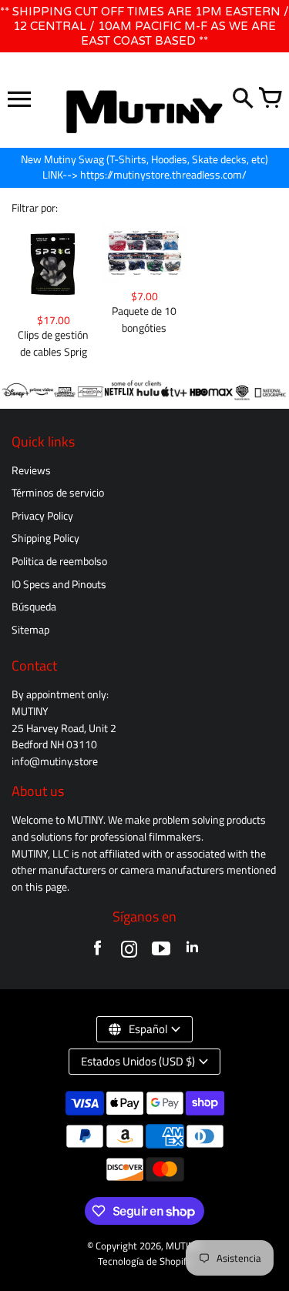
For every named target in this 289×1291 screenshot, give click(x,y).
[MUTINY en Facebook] (97, 952)
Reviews (31, 470)
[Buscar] (242, 99)
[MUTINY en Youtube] (161, 952)
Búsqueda (34, 606)
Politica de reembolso (59, 561)
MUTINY (183, 1246)
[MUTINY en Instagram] (129, 952)
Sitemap (30, 629)
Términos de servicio (58, 492)
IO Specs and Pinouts (59, 584)
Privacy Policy (42, 515)
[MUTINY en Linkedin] (192, 952)
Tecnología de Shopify (144, 1261)
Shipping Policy (45, 538)
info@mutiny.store (55, 761)
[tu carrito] (269, 99)
